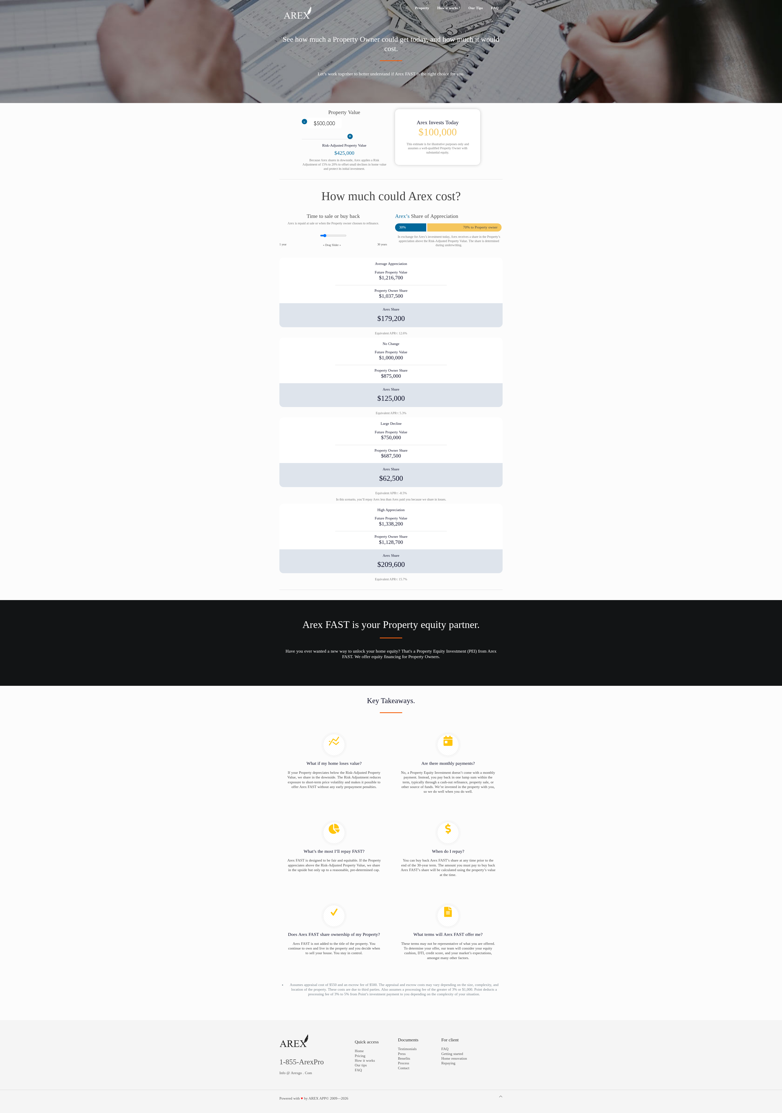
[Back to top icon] (501, 1096)
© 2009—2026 (337, 1098)
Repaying (448, 1063)
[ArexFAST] (297, 12)
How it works (365, 1060)
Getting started (452, 1054)
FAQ (358, 1070)
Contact (403, 1068)
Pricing (360, 1056)
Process (403, 1063)
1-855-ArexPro (301, 1062)
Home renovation (454, 1058)
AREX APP (317, 1098)
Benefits (404, 1058)
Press (402, 1054)
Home (359, 1051)
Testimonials (407, 1049)
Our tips (361, 1065)
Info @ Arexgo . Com (295, 1073)
